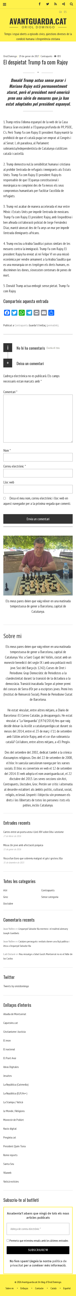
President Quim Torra (14, 1146)
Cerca (70, 4)
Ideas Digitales (11, 1067)
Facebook (38, 4)
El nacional (9, 1049)
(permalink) (52, 325)
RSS (54, 4)
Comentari (10, 391)
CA (60, 12)
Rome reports (10, 1155)
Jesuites (7, 1075)
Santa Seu (8, 1164)
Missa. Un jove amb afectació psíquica (23, 845)
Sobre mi (10, 1288)
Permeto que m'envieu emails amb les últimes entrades (38, 1240)
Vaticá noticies (11, 1181)
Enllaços (24, 1288)
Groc (5, 897)
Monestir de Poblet (13, 1120)
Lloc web (8, 482)
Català (53, 1288)
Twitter (46, 4)
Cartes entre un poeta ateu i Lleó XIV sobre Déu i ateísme (33, 832)
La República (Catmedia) (16, 1084)
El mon (7, 1040)
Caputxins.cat (10, 1023)
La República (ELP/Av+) (15, 1093)
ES (65, 12)
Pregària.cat (9, 1137)
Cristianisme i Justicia (14, 1031)
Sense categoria (49, 897)
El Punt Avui (9, 1058)
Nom (7, 450)
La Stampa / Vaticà (13, 1102)
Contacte (39, 1288)
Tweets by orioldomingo (16, 986)
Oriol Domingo (10, 56)
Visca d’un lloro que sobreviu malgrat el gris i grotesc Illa (33, 858)
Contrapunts (46, 56)
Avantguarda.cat (38, 21)
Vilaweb (7, 1172)
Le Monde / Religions (14, 1111)
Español (66, 1288)
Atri (5, 890)
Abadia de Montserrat (14, 1014)
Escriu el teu (53, 348)
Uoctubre (8, 903)
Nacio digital (10, 1128)
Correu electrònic (14, 466)
